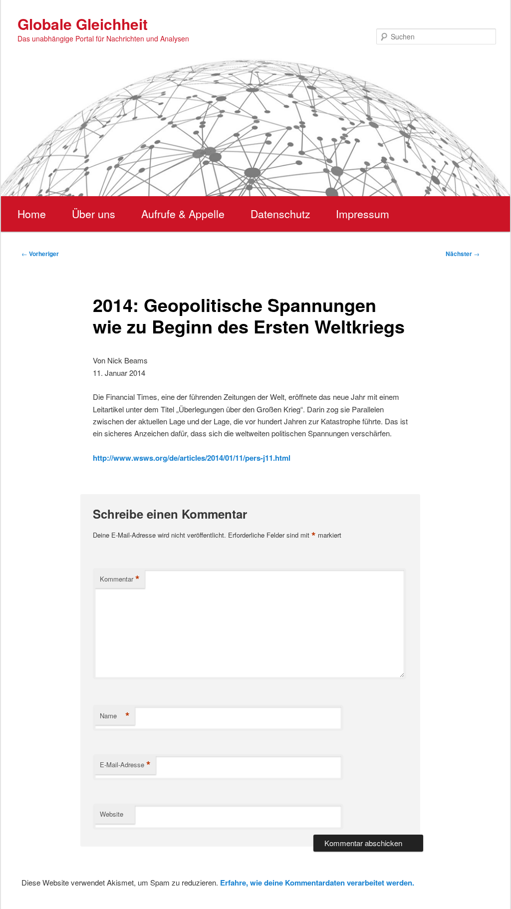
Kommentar (120, 579)
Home (31, 213)
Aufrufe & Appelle (183, 213)
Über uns (93, 213)
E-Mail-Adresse (125, 765)
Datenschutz (280, 213)
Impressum (362, 213)
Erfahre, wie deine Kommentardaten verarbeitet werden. (317, 882)
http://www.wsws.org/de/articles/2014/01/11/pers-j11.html (191, 457)
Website (111, 814)
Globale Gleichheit (82, 23)
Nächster (463, 253)
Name (115, 716)
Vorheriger (40, 253)
